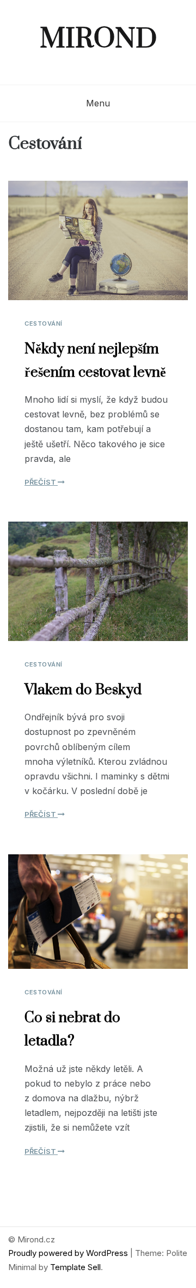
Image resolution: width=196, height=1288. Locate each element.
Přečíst (41, 482)
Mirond (98, 39)
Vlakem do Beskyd (83, 690)
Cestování (43, 323)
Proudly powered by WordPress (69, 1253)
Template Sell (75, 1267)
